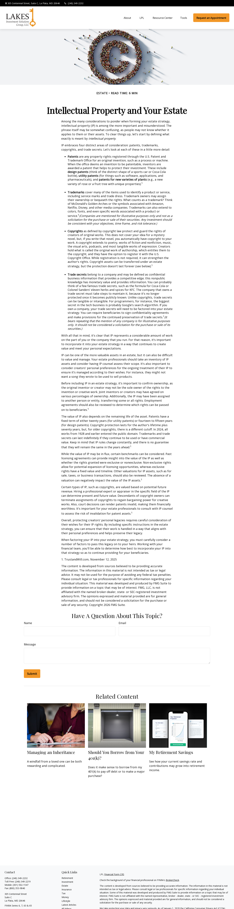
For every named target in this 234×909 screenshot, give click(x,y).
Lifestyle (66, 900)
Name (28, 623)
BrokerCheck (172, 880)
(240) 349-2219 (23, 881)
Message (30, 644)
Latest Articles (69, 904)
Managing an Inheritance (51, 752)
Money (65, 897)
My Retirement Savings (171, 752)
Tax (63, 893)
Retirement (67, 878)
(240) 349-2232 (75, 3)
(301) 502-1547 (20, 884)
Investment (67, 881)
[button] (127, 17)
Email (122, 623)
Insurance (67, 889)
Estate (65, 885)
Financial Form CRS (114, 874)
